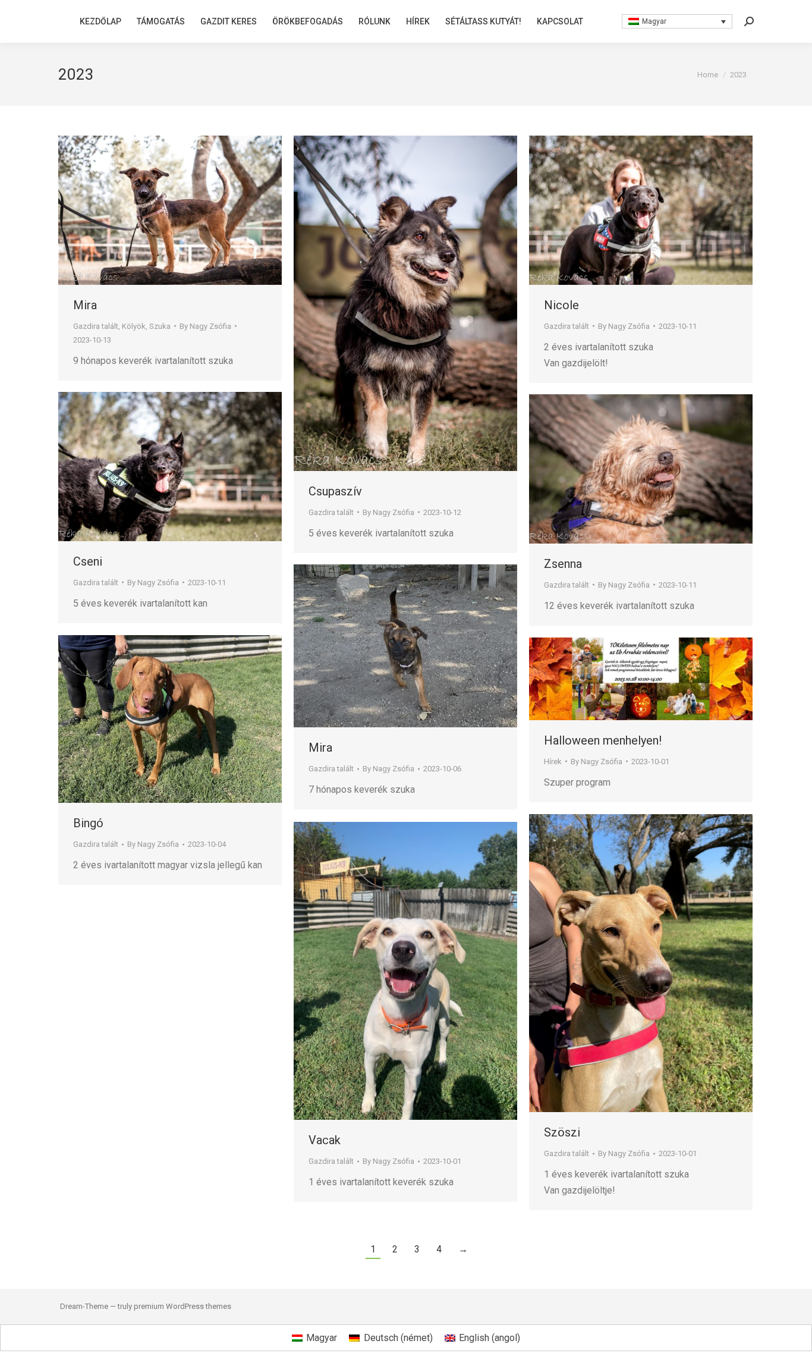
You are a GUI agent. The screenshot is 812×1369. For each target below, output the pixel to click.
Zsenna (563, 564)
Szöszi (562, 1132)
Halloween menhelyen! (603, 740)
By (205, 326)
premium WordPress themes (182, 1306)
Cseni (87, 561)
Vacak (325, 1140)
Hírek (553, 761)
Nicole (561, 305)
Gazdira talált (95, 326)
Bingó (88, 823)
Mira (85, 305)
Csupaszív (335, 491)
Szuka (160, 326)
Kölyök (134, 326)
